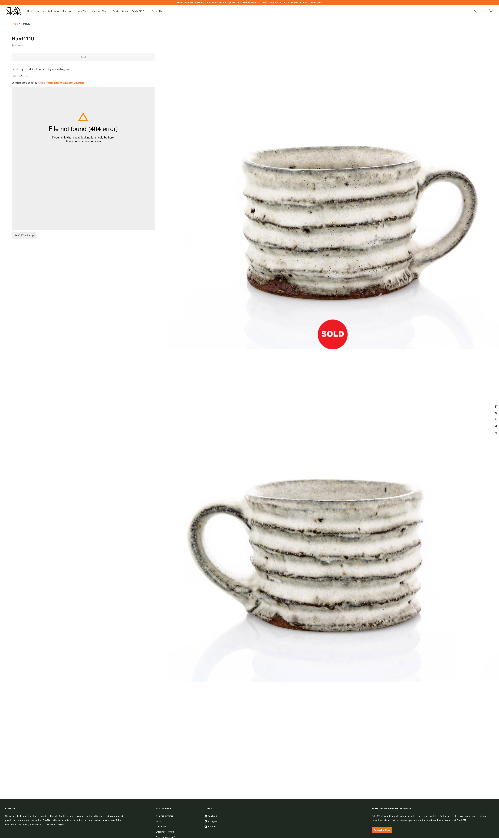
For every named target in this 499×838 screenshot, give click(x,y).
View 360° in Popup (24, 235)
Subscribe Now (382, 830)
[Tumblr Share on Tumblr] (496, 432)
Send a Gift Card (139, 11)
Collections (53, 11)
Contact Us (157, 11)
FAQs (158, 821)
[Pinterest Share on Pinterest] (496, 413)
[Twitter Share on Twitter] (496, 426)
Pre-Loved (68, 11)
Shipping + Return (165, 831)
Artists (40, 11)
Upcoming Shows (100, 11)
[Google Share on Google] (496, 419)
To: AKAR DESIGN (164, 816)
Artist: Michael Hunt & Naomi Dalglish (61, 82)
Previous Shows (120, 11)
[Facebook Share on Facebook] (496, 406)
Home (30, 11)
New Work (83, 11)
